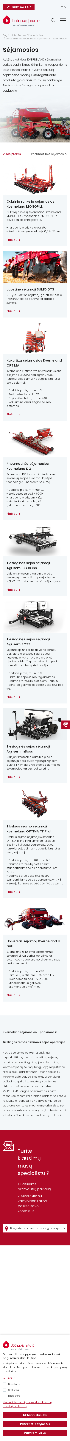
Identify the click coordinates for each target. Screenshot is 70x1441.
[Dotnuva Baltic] (21, 21)
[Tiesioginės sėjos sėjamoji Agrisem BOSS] (35, 616)
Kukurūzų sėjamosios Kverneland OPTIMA (34, 363)
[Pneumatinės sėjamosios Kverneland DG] (35, 441)
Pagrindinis (9, 35)
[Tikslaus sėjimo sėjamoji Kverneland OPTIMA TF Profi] (35, 804)
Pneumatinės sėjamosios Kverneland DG (28, 466)
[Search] (53, 20)
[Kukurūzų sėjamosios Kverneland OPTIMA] (35, 338)
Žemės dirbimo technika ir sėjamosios (27, 38)
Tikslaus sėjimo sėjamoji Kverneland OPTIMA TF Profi (29, 829)
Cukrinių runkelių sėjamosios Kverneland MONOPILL (30, 204)
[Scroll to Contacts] (65, 724)
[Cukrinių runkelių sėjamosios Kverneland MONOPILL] (35, 179)
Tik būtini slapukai (35, 1415)
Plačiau (12, 240)
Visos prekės (12, 154)
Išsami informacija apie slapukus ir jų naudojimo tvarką (27, 1404)
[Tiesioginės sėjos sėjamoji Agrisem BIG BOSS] (35, 540)
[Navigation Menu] (63, 20)
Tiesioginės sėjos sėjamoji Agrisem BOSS (28, 641)
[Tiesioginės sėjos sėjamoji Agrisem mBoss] (35, 724)
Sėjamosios (59, 38)
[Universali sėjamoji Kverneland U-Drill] (35, 919)
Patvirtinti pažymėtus (35, 1424)
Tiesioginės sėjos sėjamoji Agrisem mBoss (28, 749)
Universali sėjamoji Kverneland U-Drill (34, 943)
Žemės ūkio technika (30, 35)
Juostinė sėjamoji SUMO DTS (30, 289)
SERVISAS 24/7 (21, 7)
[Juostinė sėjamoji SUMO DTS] (35, 267)
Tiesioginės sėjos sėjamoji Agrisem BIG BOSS (28, 565)
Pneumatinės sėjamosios (49, 154)
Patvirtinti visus (35, 1433)
